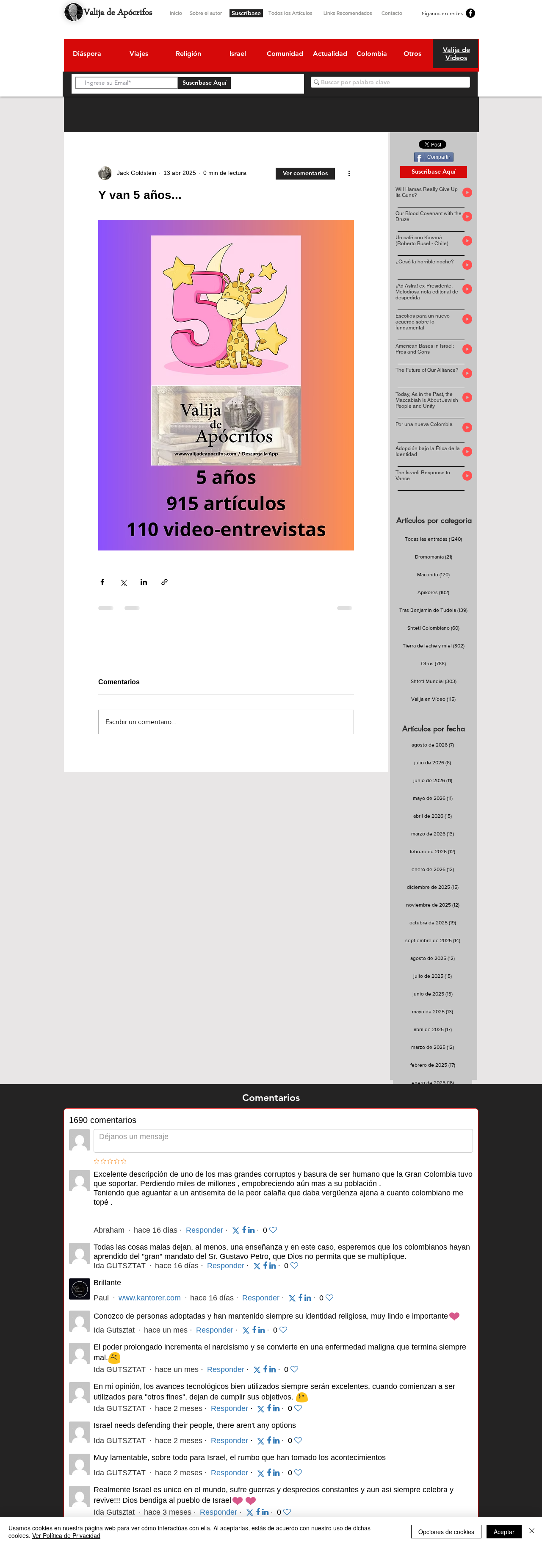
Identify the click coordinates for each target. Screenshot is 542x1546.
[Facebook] (470, 13)
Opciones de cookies (446, 1531)
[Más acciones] (349, 173)
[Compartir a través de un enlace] (164, 582)
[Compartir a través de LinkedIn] (144, 582)
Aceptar (504, 1531)
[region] (86, 55)
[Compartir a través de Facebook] (102, 582)
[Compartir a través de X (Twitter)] (123, 582)
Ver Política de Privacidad (66, 1535)
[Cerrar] (532, 1531)
